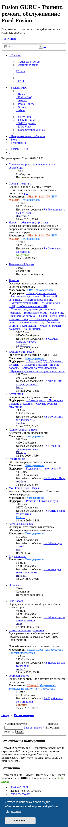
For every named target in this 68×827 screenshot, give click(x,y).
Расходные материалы (42, 293)
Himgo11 (21, 575)
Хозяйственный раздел (23, 429)
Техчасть (14, 280)
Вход (5, 715)
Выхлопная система (23, 315)
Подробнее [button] (13, 811)
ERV (54, 196)
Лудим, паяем (17, 556)
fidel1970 (44, 196)
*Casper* (14, 199)
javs (18, 387)
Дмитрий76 (23, 216)
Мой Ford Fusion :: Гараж (24, 488)
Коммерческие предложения (26, 630)
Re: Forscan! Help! (54, 478)
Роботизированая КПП (33, 306)
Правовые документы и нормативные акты (38, 371)
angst (19, 623)
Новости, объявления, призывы (28, 222)
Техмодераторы (30, 199)
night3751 (22, 345)
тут (26, 193)
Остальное (15, 585)
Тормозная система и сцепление (43, 312)
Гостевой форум (19, 675)
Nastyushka (22, 254)
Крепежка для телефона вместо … (38, 571)
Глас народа (16, 600)
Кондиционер (32, 328)
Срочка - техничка (20, 183)
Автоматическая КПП (24, 302)
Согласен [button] (20, 820)
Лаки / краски (37, 400)
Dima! (19, 452)
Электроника (17, 458)
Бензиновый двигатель (25, 296)
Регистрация (24, 715)
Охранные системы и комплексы (34, 324)
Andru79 (21, 669)
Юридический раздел (22, 351)
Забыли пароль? (34, 727)
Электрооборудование (38, 299)
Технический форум (21, 264)
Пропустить (8, 38)
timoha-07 (22, 423)
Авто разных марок (21, 523)
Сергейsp (21, 704)
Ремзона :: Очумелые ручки (43, 501)
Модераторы (35, 649)
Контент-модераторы (22, 652)
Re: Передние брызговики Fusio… (38, 447)
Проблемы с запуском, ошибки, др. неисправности (34, 321)
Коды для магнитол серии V (43, 468)
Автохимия (16, 393)
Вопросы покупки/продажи (39, 367)
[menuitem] (28, 61)
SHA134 (32, 196)
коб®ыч (21, 481)
